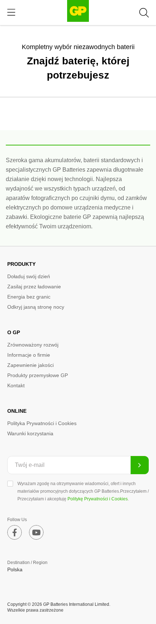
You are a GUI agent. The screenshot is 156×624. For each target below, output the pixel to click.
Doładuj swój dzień (28, 276)
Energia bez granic (28, 297)
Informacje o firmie (28, 355)
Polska (14, 569)
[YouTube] (36, 532)
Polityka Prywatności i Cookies (42, 423)
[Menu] (11, 12)
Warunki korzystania (30, 433)
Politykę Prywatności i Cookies (97, 498)
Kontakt (16, 385)
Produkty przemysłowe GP (37, 375)
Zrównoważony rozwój (32, 345)
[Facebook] (14, 532)
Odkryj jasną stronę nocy (35, 307)
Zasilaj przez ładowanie (34, 286)
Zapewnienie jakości (30, 365)
